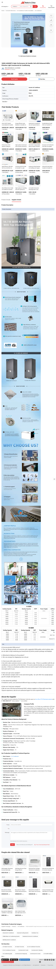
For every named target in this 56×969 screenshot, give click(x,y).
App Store (5, 959)
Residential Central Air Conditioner (30, 936)
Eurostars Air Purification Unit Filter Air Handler (48, 145)
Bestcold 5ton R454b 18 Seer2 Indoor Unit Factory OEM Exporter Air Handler (34, 891)
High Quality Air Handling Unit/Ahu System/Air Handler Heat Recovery (21, 188)
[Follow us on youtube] (51, 959)
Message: (7, 832)
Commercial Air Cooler (23, 950)
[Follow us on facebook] (45, 959)
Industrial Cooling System (22, 933)
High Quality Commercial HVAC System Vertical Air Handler (21, 145)
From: (8, 824)
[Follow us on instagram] (49, 959)
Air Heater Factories (19, 946)
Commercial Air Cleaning (36, 950)
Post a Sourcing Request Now (42, 844)
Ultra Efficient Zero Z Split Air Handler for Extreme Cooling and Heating (7, 188)
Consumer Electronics (11, 10)
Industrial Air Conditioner (8, 933)
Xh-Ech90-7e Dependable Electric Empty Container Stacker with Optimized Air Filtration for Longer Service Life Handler (35, 145)
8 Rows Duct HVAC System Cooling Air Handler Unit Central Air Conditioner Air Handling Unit (7, 145)
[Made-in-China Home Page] (28, 2)
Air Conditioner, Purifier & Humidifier (25, 10)
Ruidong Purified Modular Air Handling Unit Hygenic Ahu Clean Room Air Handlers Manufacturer (34, 167)
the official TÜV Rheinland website (43, 699)
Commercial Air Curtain (35, 953)
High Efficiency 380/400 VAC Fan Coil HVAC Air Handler (7, 167)
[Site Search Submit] (35, 6)
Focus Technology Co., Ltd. (17, 965)
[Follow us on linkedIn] (40, 961)
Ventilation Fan (35, 933)
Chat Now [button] (42, 79)
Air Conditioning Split (7, 953)
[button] (2, 2)
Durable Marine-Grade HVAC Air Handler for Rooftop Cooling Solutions (48, 124)
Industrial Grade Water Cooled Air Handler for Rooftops (47, 167)
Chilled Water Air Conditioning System (11, 936)
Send (12, 844)
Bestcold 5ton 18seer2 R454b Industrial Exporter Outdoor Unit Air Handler (21, 891)
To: (8, 828)
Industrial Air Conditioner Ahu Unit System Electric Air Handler (34, 124)
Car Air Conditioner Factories (33, 946)
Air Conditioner (38, 10)
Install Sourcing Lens (8, 961)
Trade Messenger (24, 959)
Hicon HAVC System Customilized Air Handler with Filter (7, 124)
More (2, 956)
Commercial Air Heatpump (21, 953)
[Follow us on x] (47, 959)
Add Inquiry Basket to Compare (28, 56)
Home (2, 10)
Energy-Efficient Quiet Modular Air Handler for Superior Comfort (20, 124)
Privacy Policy (50, 965)
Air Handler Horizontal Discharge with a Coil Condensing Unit (34, 188)
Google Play (14, 959)
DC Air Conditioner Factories (9, 950)
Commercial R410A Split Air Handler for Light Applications (20, 167)
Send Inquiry (14, 79)
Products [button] (15, 6)
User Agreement (36, 965)
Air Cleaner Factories (7, 946)
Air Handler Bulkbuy (48, 953)
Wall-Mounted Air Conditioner (9, 939)
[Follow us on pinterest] (53, 959)
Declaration (43, 965)
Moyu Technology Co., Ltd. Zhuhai (12, 68)
